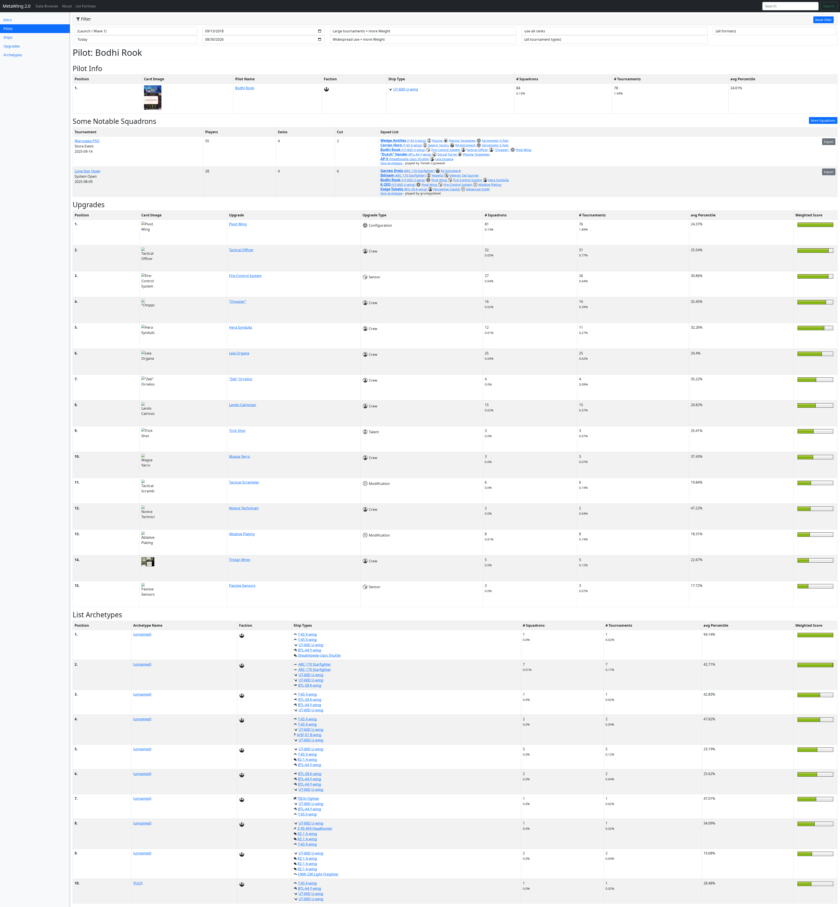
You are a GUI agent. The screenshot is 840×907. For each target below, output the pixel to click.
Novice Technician (244, 508)
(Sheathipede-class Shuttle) (409, 159)
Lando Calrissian (242, 404)
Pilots (15, 28)
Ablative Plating (489, 184)
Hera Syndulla (498, 180)
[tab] (455, 20)
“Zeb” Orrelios (240, 379)
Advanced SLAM (478, 189)
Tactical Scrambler (244, 482)
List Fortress (85, 6)
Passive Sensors (242, 585)
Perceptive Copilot (447, 189)
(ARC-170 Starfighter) (419, 171)
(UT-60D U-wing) (413, 150)
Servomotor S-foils (495, 141)
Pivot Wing (523, 150)
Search (829, 6)
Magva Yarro (239, 456)
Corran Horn (391, 145)
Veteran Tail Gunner (464, 175)
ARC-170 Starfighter (314, 664)
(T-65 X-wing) (417, 141)
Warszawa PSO (87, 141)
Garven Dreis (392, 170)
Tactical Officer (477, 150)
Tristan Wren (239, 559)
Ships (8, 37)
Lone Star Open (87, 171)
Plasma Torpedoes (462, 141)
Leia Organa (444, 159)
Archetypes (13, 55)
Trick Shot (237, 430)
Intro (8, 20)
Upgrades (12, 46)
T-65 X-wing (307, 634)
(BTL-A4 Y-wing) (420, 154)
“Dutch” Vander (394, 154)
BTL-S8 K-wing (309, 685)
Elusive (437, 141)
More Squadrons (823, 120)
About (67, 6)
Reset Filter (823, 20)
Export (828, 142)
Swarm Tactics (439, 145)
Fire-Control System (446, 150)
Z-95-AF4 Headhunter (315, 828)
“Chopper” (502, 150)
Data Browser (48, 6)
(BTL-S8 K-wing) (416, 189)
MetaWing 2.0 (16, 6)
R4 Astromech (465, 145)
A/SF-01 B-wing (309, 734)
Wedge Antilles (393, 140)
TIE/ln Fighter (308, 798)
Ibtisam (387, 175)
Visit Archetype (391, 163)
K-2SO (386, 184)
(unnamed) (142, 634)
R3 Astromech (451, 171)
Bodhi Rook (244, 88)
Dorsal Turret (448, 154)
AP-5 (384, 158)
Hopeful (438, 175)
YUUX (137, 883)
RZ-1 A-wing (307, 759)
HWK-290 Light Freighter (318, 874)
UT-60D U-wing (405, 89)
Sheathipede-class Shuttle (319, 655)
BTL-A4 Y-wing (309, 650)
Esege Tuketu (392, 189)
